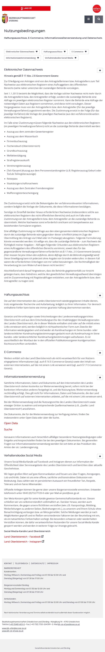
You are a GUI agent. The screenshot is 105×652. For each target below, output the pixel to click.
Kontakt (8, 563)
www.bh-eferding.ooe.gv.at (14, 628)
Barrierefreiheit (12, 568)
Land (28, 8)
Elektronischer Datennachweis (20, 51)
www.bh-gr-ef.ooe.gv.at (12, 631)
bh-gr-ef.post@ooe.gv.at (69, 624)
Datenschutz (37, 563)
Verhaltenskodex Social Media (59, 58)
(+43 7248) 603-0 (17, 624)
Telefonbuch (21, 563)
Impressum (52, 563)
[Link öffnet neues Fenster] (97, 6)
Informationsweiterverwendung (21, 58)
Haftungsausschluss (53, 51)
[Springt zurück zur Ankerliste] (100, 70)
